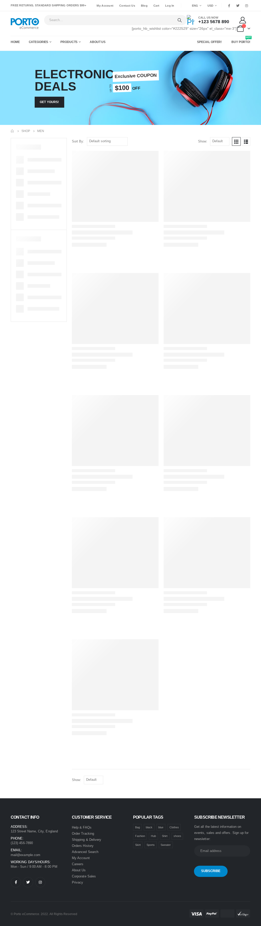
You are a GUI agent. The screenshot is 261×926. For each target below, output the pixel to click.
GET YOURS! (49, 102)
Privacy (77, 882)
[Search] (180, 20)
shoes (177, 835)
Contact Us (127, 5)
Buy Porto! (241, 41)
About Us (98, 42)
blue (160, 827)
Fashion (140, 835)
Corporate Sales (84, 876)
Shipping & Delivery (86, 840)
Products (68, 42)
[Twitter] (237, 5)
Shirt (164, 835)
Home (15, 42)
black (149, 827)
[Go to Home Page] (12, 131)
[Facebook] (229, 5)
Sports (151, 844)
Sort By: (78, 141)
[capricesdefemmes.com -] (25, 23)
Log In (169, 5)
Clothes (174, 827)
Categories (38, 42)
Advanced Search (85, 852)
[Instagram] (246, 5)
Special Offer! (209, 42)
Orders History (83, 846)
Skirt (138, 844)
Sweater (166, 844)
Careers (77, 864)
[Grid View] (236, 141)
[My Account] (243, 20)
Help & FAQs (82, 827)
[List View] (246, 141)
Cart (156, 5)
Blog (144, 5)
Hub (153, 835)
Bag (137, 827)
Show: (202, 141)
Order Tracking (83, 833)
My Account (105, 5)
